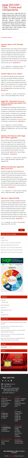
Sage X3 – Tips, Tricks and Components (11, 242)
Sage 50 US (3, 307)
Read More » (17, 62)
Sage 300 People (5, 305)
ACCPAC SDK (5, 302)
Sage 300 (7, 66)
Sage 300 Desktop (10, 159)
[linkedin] (8, 380)
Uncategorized (4, 314)
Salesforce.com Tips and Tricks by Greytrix (11, 249)
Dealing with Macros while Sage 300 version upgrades (13, 136)
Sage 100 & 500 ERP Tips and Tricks (10, 245)
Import (3, 95)
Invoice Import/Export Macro (12, 95)
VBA (14, 224)
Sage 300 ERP (21, 222)
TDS (2, 312)
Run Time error (20, 128)
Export (14, 93)
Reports (3, 126)
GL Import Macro (21, 93)
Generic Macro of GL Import (11, 74)
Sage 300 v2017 (20, 159)
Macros (21, 66)
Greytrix (3, 237)
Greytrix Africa (4, 240)
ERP (16, 410)
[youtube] (11, 380)
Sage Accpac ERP (5, 224)
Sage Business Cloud (6, 310)
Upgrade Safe (4, 161)
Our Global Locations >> (8, 392)
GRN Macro (16, 66)
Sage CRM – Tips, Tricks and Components (11, 247)
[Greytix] (12, 378)
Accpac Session (17, 157)
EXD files (24, 157)
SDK (12, 224)
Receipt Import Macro (18, 68)
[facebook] (2, 380)
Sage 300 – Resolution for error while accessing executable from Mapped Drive (13, 103)
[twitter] (5, 380)
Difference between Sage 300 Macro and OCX (12, 167)
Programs (20, 124)
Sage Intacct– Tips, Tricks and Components (12, 252)
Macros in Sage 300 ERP (10, 198)
